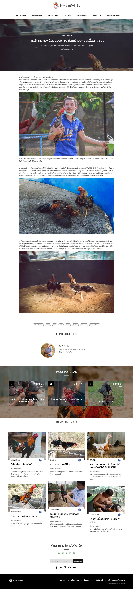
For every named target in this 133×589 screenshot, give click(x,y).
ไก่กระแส (84, 325)
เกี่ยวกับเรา (75, 580)
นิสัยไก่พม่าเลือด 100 (22, 464)
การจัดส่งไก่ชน (82, 15)
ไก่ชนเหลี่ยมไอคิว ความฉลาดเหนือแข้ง (65, 515)
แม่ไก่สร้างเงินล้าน (106, 401)
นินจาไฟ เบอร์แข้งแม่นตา (24, 516)
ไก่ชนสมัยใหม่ (66, 35)
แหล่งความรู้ (97, 15)
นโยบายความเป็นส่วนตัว (116, 580)
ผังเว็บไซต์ (99, 580)
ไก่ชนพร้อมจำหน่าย (113, 15)
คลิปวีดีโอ (68, 15)
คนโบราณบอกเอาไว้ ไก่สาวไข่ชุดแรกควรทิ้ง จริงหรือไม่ (105, 465)
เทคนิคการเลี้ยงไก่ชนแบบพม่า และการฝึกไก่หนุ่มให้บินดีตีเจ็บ (27, 400)
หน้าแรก (63, 580)
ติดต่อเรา (87, 580)
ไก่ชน (48, 325)
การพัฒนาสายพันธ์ (20, 15)
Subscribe (78, 561)
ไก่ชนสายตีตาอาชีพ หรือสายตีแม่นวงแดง (66, 400)
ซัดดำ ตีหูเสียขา (16, 512)
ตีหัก (54, 325)
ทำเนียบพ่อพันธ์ (37, 15)
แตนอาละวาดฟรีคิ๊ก (60, 464)
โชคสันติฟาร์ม (68, 49)
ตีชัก (61, 325)
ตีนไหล (75, 325)
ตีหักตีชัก (53, 460)
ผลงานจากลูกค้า (53, 15)
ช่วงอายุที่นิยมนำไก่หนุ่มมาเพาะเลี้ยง (105, 520)
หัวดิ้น (68, 325)
